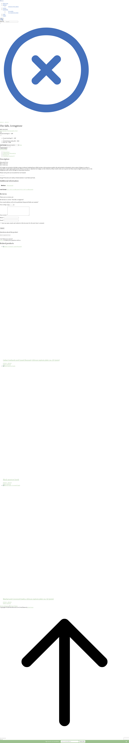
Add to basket (4, 148)
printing (5, 9)
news (4, 8)
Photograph (10, 185)
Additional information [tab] (9, 153)
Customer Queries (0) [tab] (9, 156)
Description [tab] (6, 152)
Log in (1, 240)
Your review (3, 215)
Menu (2, 0)
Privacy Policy (14, 606)
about (4, 5)
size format (3, 145)
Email (2, 220)
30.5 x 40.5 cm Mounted (13, 189)
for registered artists (13, 12)
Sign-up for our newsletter (52, 741)
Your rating (3, 204)
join (4, 14)
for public (10, 11)
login (4, 16)
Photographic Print (12, 131)
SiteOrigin (30, 607)
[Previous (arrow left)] (0, 739)
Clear (20, 145)
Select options (7, 364)
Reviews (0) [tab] (6, 154)
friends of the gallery (13, 6)
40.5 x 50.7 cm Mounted (26, 189)
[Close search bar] (46, 115)
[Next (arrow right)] (2, 739)
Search (2, 21)
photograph (3, 131)
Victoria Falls (3, 149)
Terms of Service (4, 606)
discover (5, 3)
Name (2, 217)
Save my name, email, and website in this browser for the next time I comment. (23, 223)
